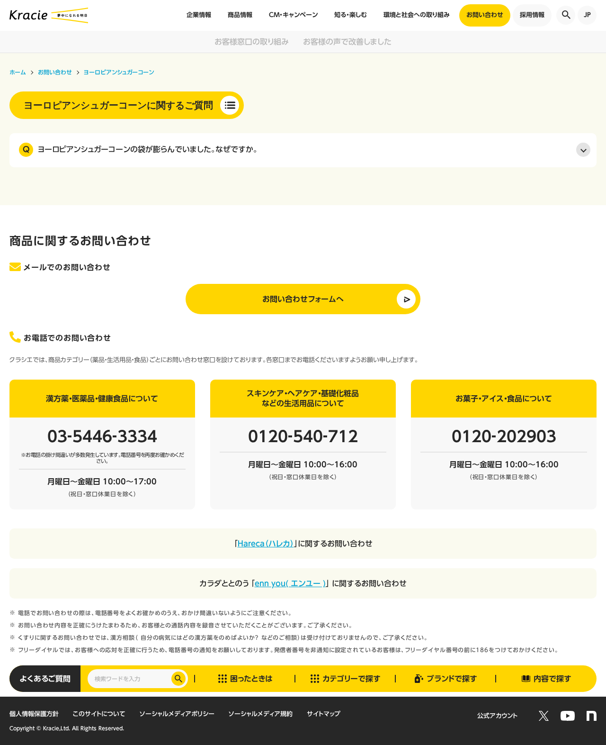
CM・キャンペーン (293, 15)
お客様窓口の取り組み (251, 41)
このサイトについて (99, 714)
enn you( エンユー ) (290, 583)
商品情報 (240, 15)
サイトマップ (323, 714)
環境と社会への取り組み (416, 15)
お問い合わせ (484, 15)
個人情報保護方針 (34, 714)
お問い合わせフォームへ (303, 299)
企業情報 (199, 15)
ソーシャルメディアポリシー (177, 714)
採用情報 (532, 15)
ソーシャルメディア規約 (261, 714)
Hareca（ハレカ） (266, 543)
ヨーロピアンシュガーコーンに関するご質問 (118, 105)
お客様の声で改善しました (347, 41)
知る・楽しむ (350, 15)
